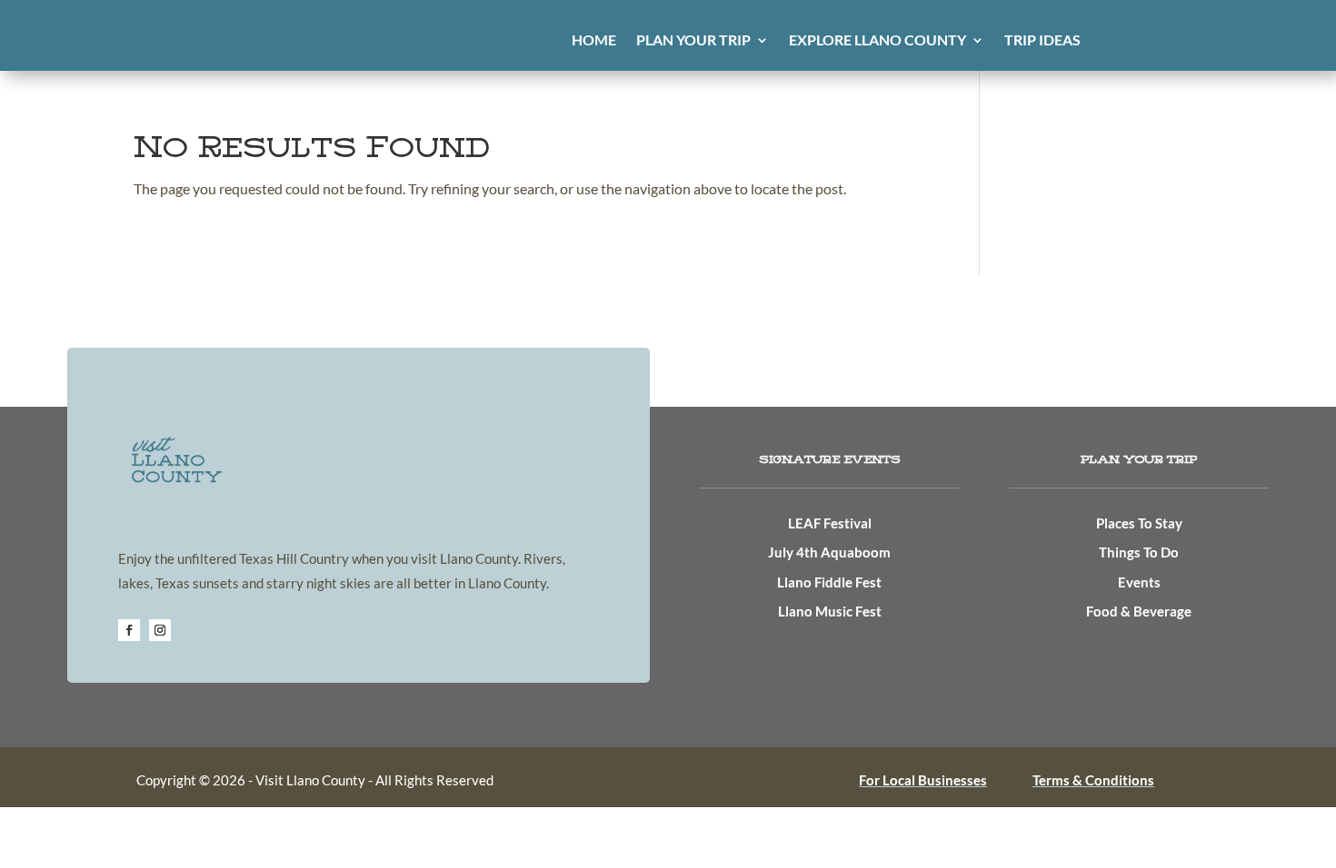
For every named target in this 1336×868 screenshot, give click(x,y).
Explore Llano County (877, 41)
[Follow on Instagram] (160, 630)
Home (594, 41)
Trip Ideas (1042, 41)
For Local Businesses (923, 780)
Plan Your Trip (693, 41)
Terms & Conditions (1093, 780)
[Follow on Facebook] (129, 630)
